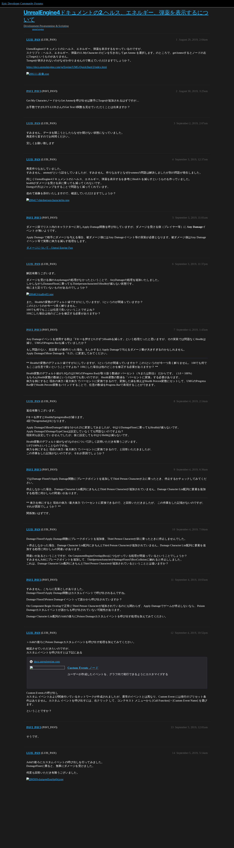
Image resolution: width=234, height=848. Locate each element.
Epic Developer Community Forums (22, 3)
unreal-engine (38, 29)
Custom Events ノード (82, 668)
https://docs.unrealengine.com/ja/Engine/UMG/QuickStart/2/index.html (66, 67)
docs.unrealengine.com (47, 661)
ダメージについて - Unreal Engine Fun (49, 247)
